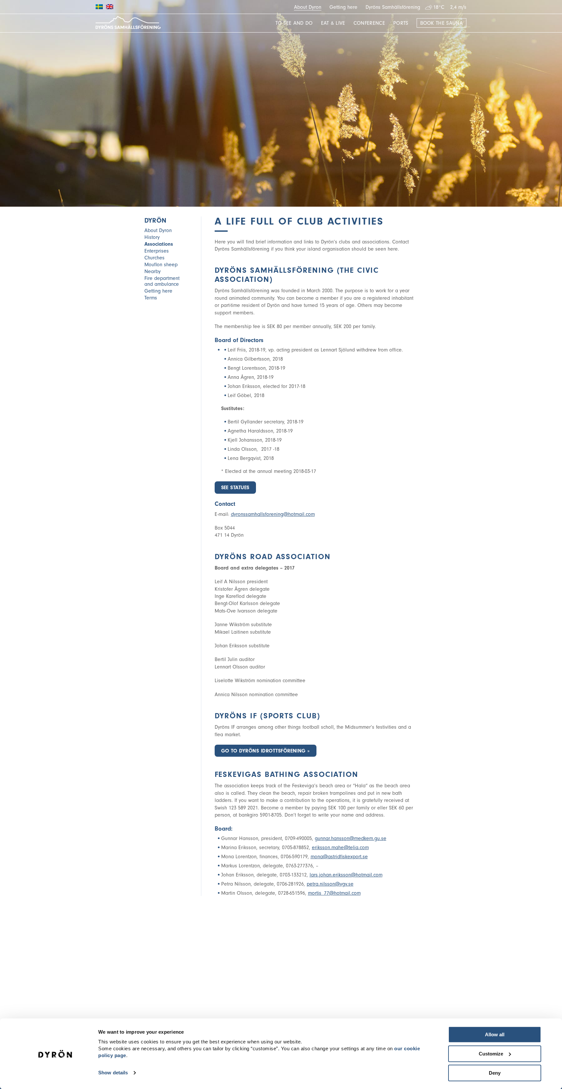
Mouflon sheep (161, 265)
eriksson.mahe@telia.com (340, 847)
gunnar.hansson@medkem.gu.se (350, 838)
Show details (113, 1073)
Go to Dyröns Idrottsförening (263, 751)
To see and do (294, 23)
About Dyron (307, 7)
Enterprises (156, 251)
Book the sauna (441, 23)
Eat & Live (333, 23)
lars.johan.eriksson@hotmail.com (346, 875)
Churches (154, 258)
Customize (491, 1053)
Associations (158, 244)
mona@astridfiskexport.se (339, 857)
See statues (235, 487)
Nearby (152, 271)
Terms (150, 298)
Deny (495, 1073)
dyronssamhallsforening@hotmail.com (273, 514)
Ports (400, 23)
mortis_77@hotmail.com (334, 893)
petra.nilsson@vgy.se (330, 884)
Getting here (343, 7)
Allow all (494, 1034)
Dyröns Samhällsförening (393, 7)
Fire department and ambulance (162, 281)
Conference (369, 23)
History (152, 237)
